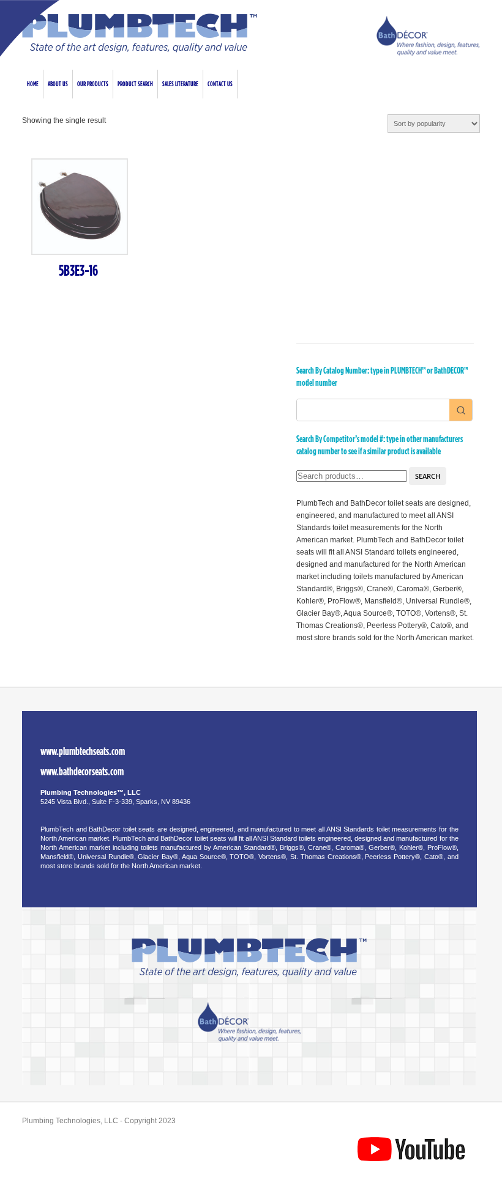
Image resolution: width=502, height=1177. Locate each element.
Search (427, 476)
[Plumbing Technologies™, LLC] (139, 50)
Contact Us (220, 84)
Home (33, 84)
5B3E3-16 (78, 271)
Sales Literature (180, 84)
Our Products (92, 84)
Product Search (135, 84)
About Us (58, 84)
